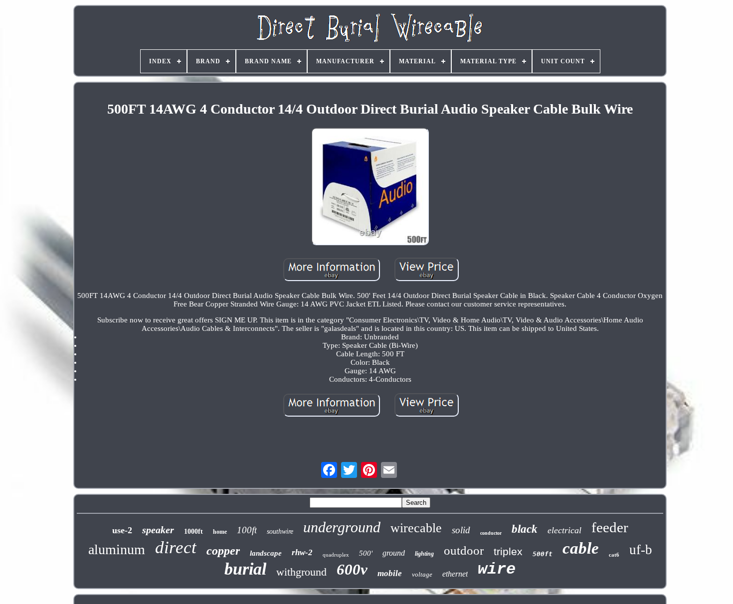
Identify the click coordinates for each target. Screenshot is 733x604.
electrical (564, 530)
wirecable (416, 528)
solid (461, 530)
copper (223, 550)
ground (393, 553)
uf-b (640, 549)
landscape (266, 553)
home (220, 531)
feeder (609, 527)
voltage (422, 574)
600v (352, 569)
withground (301, 572)
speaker (158, 529)
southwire (280, 531)
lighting (424, 553)
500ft (542, 554)
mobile (389, 573)
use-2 (122, 530)
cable (580, 548)
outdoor (464, 550)
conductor (491, 533)
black (525, 529)
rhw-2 (302, 552)
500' (365, 553)
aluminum (116, 549)
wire (497, 569)
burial (245, 569)
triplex (508, 551)
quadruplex (336, 555)
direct (175, 547)
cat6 (614, 555)
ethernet (455, 574)
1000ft (193, 531)
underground (341, 527)
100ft (247, 530)
